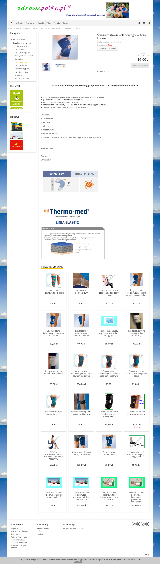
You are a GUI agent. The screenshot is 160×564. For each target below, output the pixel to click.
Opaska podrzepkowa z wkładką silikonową (81, 412)
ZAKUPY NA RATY (44, 528)
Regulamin (30, 23)
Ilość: (138, 55)
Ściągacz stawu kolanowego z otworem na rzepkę (53, 333)
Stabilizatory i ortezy (22, 43)
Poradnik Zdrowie (61, 23)
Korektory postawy (21, 72)
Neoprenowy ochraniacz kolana (109, 453)
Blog (49, 23)
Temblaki (18, 75)
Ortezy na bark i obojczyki (24, 56)
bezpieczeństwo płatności (73, 528)
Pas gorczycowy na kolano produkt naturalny (136, 333)
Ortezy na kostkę (21, 66)
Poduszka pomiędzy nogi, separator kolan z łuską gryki (109, 333)
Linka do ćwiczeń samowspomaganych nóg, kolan (136, 454)
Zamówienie (17, 524)
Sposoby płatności (18, 540)
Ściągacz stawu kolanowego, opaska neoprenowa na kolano (136, 292)
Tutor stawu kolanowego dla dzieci (54, 291)
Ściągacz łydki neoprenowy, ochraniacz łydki (81, 333)
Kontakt (41, 23)
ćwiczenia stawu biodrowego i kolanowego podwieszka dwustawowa (136, 497)
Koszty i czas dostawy (19, 531)
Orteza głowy (19, 49)
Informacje (43, 524)
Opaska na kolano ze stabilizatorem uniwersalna (109, 414)
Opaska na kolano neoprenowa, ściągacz (137, 412)
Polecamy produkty (52, 266)
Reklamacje (15, 534)
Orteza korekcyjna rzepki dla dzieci (53, 412)
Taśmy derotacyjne (22, 78)
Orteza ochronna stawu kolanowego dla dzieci (137, 373)
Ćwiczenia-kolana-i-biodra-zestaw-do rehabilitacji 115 (54, 494)
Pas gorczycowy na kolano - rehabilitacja (53, 372)
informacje (69, 524)
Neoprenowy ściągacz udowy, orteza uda (81, 453)
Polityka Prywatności (19, 537)
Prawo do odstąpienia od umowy (21, 546)
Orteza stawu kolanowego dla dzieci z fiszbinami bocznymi (109, 373)
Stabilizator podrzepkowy (81, 291)
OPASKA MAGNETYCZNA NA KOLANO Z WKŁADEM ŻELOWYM (54, 455)
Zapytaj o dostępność (107, 48)
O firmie (19, 23)
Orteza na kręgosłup (22, 69)
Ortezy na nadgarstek (22, 53)
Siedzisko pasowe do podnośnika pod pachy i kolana (109, 292)
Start (10, 28)
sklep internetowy (138, 555)
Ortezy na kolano (21, 62)
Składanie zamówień (19, 542)
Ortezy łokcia (19, 59)
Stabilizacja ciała (21, 46)
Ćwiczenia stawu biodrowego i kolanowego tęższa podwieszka (81, 496)
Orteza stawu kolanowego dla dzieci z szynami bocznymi (81, 373)
